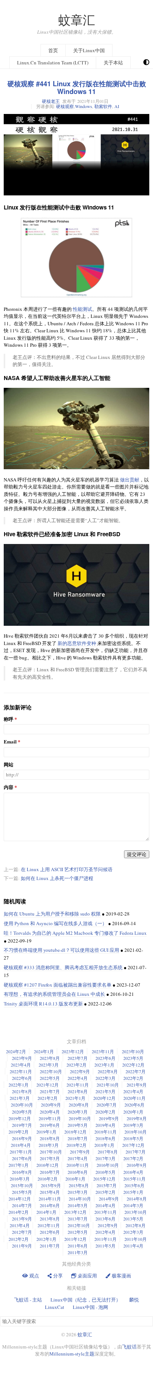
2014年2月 (19, 1212)
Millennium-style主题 (71, 1353)
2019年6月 (50, 1125)
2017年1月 (19, 1165)
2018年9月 (22, 1138)
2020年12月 (104, 1098)
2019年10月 (80, 1118)
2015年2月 (105, 1192)
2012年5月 (78, 1232)
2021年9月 (137, 1085)
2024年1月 (44, 1051)
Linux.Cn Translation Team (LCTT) (52, 62)
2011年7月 (50, 1246)
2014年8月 (137, 1199)
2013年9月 (22, 1219)
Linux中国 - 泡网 (90, 1307)
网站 (8, 765)
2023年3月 (49, 1065)
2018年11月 (105, 1132)
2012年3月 (133, 1232)
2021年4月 (133, 1091)
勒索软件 (103, 106)
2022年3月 (105, 1078)
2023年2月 (76, 1065)
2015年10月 (22, 1185)
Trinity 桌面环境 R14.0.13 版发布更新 (43, 1003)
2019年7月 (22, 1125)
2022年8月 (108, 1071)
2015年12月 (104, 1179)
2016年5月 (105, 1172)
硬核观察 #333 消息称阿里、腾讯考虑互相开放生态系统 (63, 967)
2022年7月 (136, 1071)
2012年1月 (46, 1239)
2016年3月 (20, 1179)
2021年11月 (77, 1085)
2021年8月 (22, 1091)
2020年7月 (107, 1105)
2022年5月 (50, 1078)
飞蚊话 (129, 1346)
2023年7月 (78, 1058)
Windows (83, 106)
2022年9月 (80, 1071)
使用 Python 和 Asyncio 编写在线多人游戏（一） (55, 923)
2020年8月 (79, 1105)
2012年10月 (79, 1225)
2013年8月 (50, 1219)
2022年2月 (133, 1078)
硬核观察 (65, 106)
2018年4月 (21, 1145)
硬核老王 (51, 101)
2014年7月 (22, 1205)
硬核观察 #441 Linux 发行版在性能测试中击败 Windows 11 (76, 87)
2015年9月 (51, 1185)
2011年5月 (105, 1246)
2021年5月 (105, 1091)
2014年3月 (133, 1205)
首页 (53, 50)
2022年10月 (51, 1071)
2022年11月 (21, 1071)
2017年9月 (80, 1152)
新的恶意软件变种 (77, 643)
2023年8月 (50, 1058)
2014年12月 (20, 1199)
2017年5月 (50, 1158)
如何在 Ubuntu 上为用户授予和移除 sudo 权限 (52, 913)
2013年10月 (135, 1212)
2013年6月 (105, 1219)
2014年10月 (80, 1199)
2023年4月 (21, 1065)
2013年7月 (78, 1219)
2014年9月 (109, 1199)
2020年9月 (51, 1105)
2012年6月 (50, 1232)
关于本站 (113, 62)
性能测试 (82, 309)
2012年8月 (136, 1225)
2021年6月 (78, 1091)
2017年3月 (105, 1158)
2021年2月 (48, 1098)
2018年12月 (75, 1132)
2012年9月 (108, 1225)
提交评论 (136, 854)
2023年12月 (73, 1051)
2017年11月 (21, 1152)
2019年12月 (20, 1118)
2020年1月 (133, 1112)
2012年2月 (19, 1239)
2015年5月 (22, 1192)
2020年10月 (22, 1105)
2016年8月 (22, 1172)
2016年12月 (47, 1165)
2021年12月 (47, 1085)
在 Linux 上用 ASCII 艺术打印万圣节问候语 (67, 869)
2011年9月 (22, 1246)
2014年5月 (78, 1205)
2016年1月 (75, 1179)
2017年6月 (22, 1158)
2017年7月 (136, 1152)
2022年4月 (78, 1078)
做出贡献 (129, 479)
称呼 (8, 719)
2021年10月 (108, 1085)
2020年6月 (134, 1105)
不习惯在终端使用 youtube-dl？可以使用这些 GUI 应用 (61, 950)
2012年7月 (22, 1232)
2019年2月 (19, 1132)
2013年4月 (20, 1225)
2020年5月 (22, 1112)
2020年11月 (134, 1098)
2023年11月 (103, 1051)
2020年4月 (50, 1112)
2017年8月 (108, 1152)
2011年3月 (78, 1252)
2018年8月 (50, 1138)
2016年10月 (108, 1165)
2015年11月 (134, 1179)
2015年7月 (107, 1185)
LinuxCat (54, 1307)
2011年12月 (75, 1239)
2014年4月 (105, 1205)
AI (116, 106)
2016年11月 (77, 1165)
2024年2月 (16, 1051)
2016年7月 (50, 1172)
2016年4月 (133, 1172)
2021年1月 (75, 1098)
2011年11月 (105, 1239)
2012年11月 (49, 1225)
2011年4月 (133, 1246)
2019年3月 (133, 1125)
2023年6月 (105, 1058)
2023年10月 (133, 1051)
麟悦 (134, 1299)
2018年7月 (78, 1138)
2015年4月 (50, 1192)
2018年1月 (104, 1145)
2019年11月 (50, 1118)
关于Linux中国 (89, 50)
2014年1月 (46, 1212)
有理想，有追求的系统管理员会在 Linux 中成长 (54, 994)
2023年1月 (104, 1065)
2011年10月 (135, 1239)
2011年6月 (78, 1246)
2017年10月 (51, 1152)
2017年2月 (133, 1158)
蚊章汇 (76, 20)
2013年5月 (133, 1219)
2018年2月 (76, 1145)
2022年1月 (19, 1085)
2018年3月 (49, 1145)
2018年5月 (133, 1138)
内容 (8, 787)
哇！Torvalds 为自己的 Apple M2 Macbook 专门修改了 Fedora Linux (75, 933)
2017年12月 (133, 1145)
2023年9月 (22, 1058)
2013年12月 (75, 1212)
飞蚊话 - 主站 (28, 1299)
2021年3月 (20, 1098)
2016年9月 (137, 1165)
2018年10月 (135, 1132)
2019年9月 (109, 1118)
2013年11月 (105, 1212)
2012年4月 (105, 1232)
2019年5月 (78, 1125)
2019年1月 (46, 1132)
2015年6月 (134, 1185)
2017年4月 (78, 1158)
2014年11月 (50, 1199)
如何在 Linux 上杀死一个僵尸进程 (57, 878)
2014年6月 (50, 1205)
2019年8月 (137, 1118)
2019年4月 (105, 1125)
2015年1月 (133, 1192)
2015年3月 (78, 1192)
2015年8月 (79, 1185)
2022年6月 (22, 1078)
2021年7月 (50, 1091)
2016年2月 (48, 1179)
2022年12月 (133, 1065)
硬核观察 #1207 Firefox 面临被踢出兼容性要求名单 (57, 984)
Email (10, 742)
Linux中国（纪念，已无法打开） (86, 1299)
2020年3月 (78, 1112)
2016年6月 (78, 1172)
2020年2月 (105, 1112)
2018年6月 (105, 1138)
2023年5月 (133, 1058)
